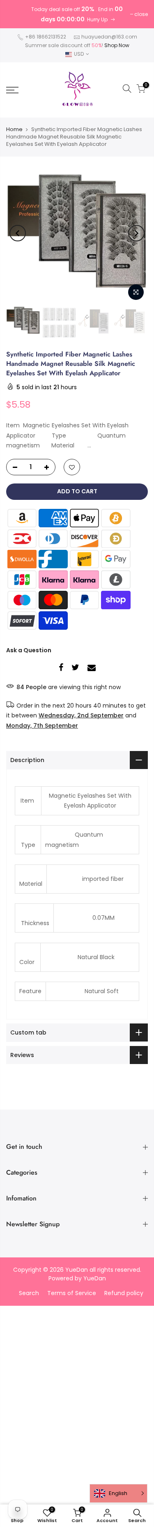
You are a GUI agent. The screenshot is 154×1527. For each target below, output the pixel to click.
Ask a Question (28, 650)
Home (14, 129)
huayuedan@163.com (109, 36)
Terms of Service (71, 1293)
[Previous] (17, 233)
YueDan (94, 1278)
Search (29, 1293)
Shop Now (116, 45)
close (141, 14)
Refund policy (123, 1293)
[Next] (136, 233)
